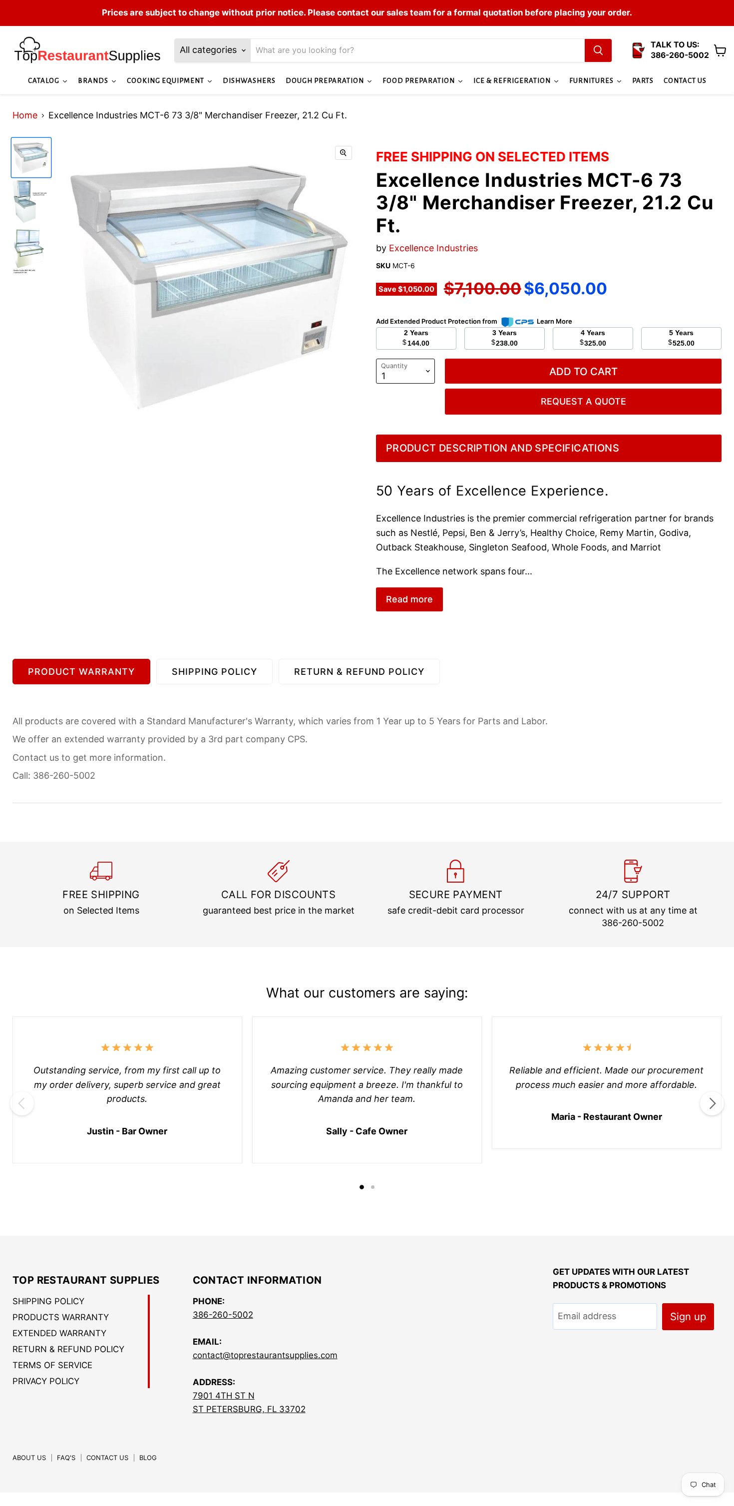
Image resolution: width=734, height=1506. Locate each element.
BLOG (148, 1458)
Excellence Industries (433, 248)
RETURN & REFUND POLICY (359, 671)
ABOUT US (29, 1458)
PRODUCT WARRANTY (81, 671)
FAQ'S (66, 1458)
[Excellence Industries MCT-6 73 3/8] (31, 157)
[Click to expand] (344, 152)
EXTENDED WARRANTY (59, 1333)
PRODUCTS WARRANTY (60, 1317)
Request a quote (583, 401)
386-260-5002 (223, 1315)
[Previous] (22, 1103)
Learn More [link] (554, 321)
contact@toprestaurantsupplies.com (265, 1355)
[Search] (598, 50)
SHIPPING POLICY (214, 671)
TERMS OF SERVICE (52, 1365)
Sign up (688, 1316)
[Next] (712, 1103)
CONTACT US (107, 1458)
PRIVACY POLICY (45, 1381)
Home (24, 115)
